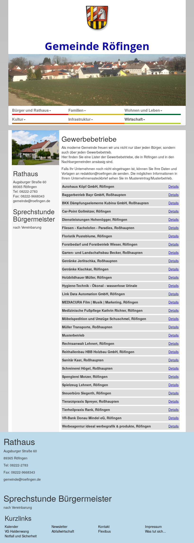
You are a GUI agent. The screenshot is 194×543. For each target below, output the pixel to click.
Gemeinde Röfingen (97, 46)
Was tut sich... (155, 531)
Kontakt (104, 526)
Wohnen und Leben (142, 110)
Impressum (153, 526)
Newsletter (59, 526)
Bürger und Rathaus (30, 110)
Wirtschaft (133, 119)
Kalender (11, 526)
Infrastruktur (79, 119)
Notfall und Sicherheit (21, 536)
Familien (76, 110)
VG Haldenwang (17, 531)
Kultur (17, 119)
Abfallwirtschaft (63, 531)
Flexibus (104, 531)
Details (173, 186)
